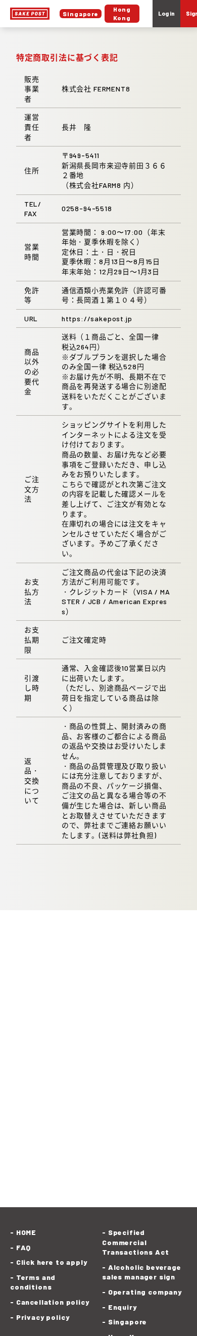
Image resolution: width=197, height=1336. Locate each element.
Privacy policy (42, 1317)
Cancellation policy (52, 1302)
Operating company (145, 1292)
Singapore (127, 1321)
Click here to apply (51, 1262)
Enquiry (122, 1307)
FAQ (23, 1247)
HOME (26, 1232)
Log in (166, 13)
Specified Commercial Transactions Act (135, 1242)
